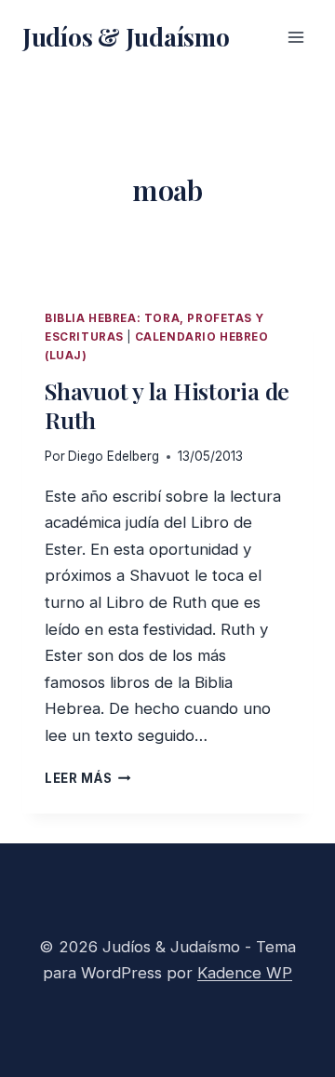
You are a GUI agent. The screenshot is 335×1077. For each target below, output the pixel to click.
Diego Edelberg (113, 456)
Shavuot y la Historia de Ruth (167, 405)
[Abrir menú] (295, 36)
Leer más (88, 778)
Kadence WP (244, 972)
